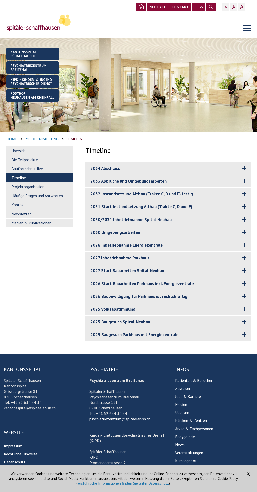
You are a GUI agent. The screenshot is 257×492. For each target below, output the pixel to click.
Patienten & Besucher (193, 380)
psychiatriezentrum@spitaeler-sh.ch (119, 418)
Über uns (182, 412)
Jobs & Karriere (188, 396)
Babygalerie (185, 436)
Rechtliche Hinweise (20, 453)
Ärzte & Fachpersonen (194, 428)
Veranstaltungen (189, 452)
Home (11, 139)
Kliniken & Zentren (191, 420)
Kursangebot (186, 460)
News (180, 444)
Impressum (13, 445)
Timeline (76, 139)
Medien (181, 404)
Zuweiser (182, 388)
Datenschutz (15, 461)
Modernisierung (42, 139)
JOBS (198, 6)
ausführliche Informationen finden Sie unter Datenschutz (123, 483)
